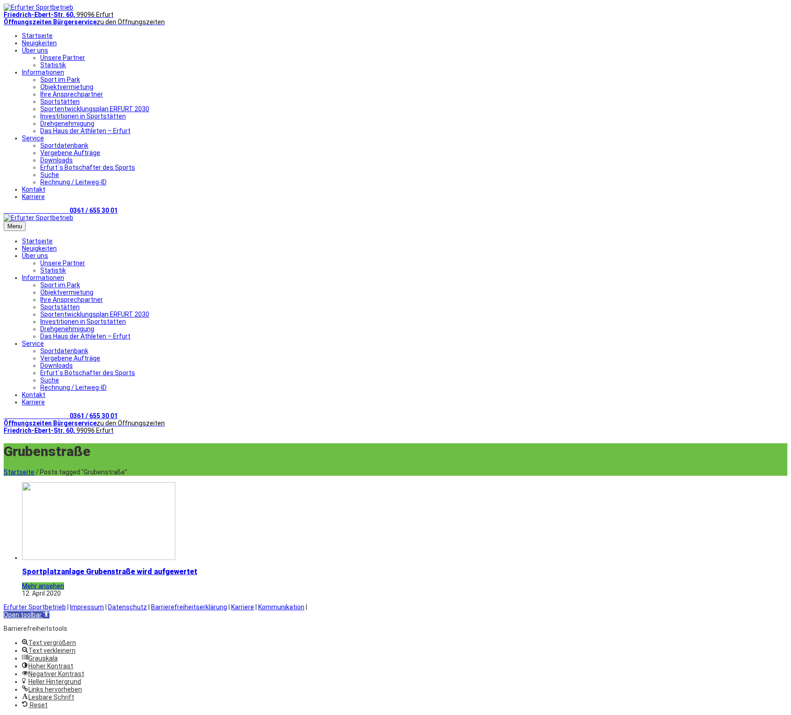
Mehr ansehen (43, 586)
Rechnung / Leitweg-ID (73, 182)
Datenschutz (127, 607)
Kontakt (33, 189)
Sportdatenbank (64, 145)
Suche (49, 174)
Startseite (37, 35)
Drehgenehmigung (67, 123)
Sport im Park (60, 79)
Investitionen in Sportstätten (83, 116)
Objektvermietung (66, 87)
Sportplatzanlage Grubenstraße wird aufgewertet (109, 571)
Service (33, 138)
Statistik (53, 65)
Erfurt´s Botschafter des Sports (87, 167)
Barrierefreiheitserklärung (189, 607)
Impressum (87, 607)
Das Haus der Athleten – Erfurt (85, 130)
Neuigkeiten (39, 43)
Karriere (33, 196)
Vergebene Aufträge (70, 152)
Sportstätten (60, 101)
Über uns (35, 50)
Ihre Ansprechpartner (71, 94)
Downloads (56, 160)
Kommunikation (281, 607)
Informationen (43, 72)
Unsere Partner (62, 57)
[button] (26, 614)
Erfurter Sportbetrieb (35, 607)
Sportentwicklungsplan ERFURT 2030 (94, 109)
